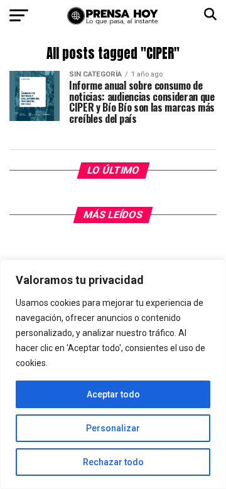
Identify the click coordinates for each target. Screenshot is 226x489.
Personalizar (113, 428)
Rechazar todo (113, 462)
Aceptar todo (113, 394)
